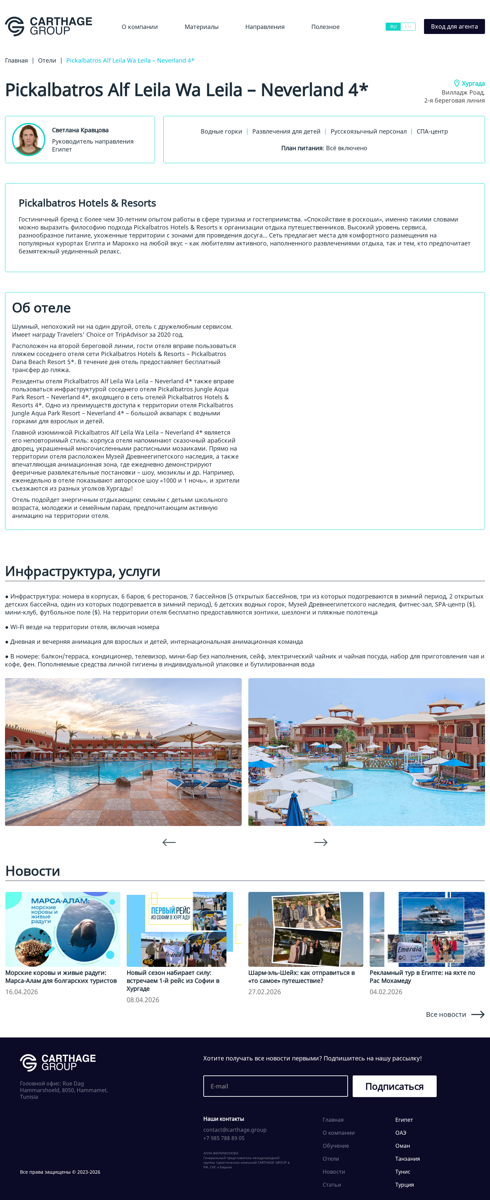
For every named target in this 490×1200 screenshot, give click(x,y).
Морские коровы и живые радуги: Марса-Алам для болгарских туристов (61, 977)
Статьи (332, 1184)
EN (408, 26)
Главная (333, 1119)
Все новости (446, 1014)
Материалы (202, 27)
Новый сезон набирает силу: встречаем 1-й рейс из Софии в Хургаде (173, 981)
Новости (187, 45)
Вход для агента (454, 26)
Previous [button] (169, 842)
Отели (331, 1158)
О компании (140, 27)
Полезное (325, 27)
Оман (402, 1145)
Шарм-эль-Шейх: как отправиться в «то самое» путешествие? (301, 977)
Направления (265, 27)
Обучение (319, 45)
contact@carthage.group (235, 1129)
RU (393, 26)
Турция (404, 1184)
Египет (243, 45)
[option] (123, 752)
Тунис (402, 1171)
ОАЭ (400, 1132)
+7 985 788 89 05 (224, 1138)
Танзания (407, 1158)
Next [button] (321, 842)
